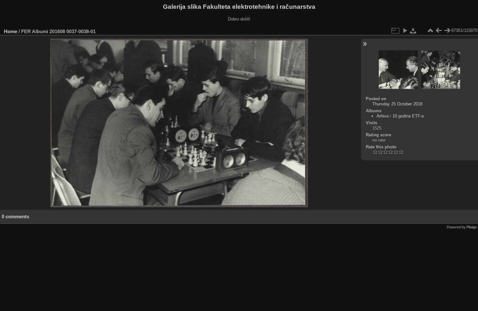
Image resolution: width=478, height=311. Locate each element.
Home (10, 31)
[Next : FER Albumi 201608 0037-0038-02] (447, 30)
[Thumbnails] (430, 30)
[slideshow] (405, 30)
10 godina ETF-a (408, 116)
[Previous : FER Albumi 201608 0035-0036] (438, 30)
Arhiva (383, 116)
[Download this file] (413, 30)
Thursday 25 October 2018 (397, 103)
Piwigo (472, 227)
